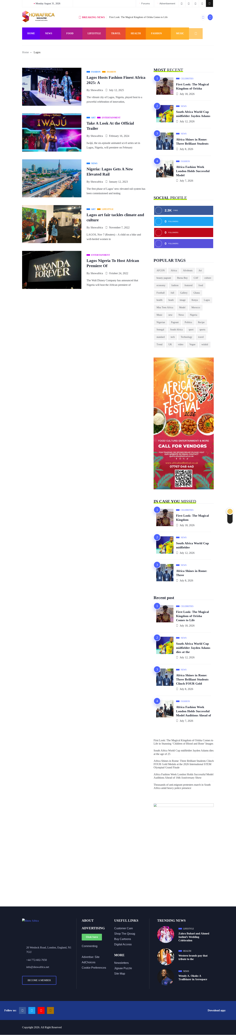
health (159, 300)
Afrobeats (187, 270)
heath (171, 300)
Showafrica (97, 90)
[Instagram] (50, 1010)
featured (188, 285)
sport (191, 329)
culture (207, 278)
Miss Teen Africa (165, 307)
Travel (116, 33)
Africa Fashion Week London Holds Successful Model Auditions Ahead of (193, 711)
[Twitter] (31, 1010)
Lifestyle (94, 33)
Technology (186, 337)
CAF (196, 278)
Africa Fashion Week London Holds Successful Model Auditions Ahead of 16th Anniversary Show (183, 776)
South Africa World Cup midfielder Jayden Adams (193, 114)
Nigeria (193, 315)
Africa (174, 270)
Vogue (192, 344)
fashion (174, 285)
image (183, 300)
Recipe (201, 322)
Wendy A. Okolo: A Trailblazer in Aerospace (192, 977)
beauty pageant (164, 278)
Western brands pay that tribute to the (192, 957)
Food (69, 33)
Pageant (175, 322)
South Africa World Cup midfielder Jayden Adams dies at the (193, 648)
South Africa (176, 329)
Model (182, 307)
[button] (209, 3)
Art (200, 270)
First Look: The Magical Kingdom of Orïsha (192, 86)
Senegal (160, 329)
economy (161, 285)
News (48, 33)
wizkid (204, 344)
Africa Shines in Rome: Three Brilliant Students (192, 141)
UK (170, 344)
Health (136, 33)
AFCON (161, 270)
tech (173, 337)
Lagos (207, 300)
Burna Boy (182, 278)
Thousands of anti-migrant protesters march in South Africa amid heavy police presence (182, 786)
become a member (39, 980)
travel (201, 337)
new (170, 315)
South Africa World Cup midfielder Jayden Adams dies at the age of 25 (184, 752)
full (172, 292)
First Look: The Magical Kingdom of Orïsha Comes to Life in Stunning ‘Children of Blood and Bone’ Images (183, 742)
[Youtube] (41, 1010)
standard (161, 337)
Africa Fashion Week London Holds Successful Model (193, 171)
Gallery (183, 292)
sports (202, 329)
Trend (159, 344)
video (180, 344)
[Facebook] (22, 1010)
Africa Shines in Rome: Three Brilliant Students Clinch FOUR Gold (192, 679)
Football (161, 292)
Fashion (156, 33)
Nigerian (161, 322)
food (201, 285)
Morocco (195, 307)
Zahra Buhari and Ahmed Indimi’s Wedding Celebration (193, 937)
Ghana (196, 292)
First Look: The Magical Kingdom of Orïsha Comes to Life (138, 17)
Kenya (195, 300)
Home (31, 33)
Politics (188, 322)
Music (180, 33)
